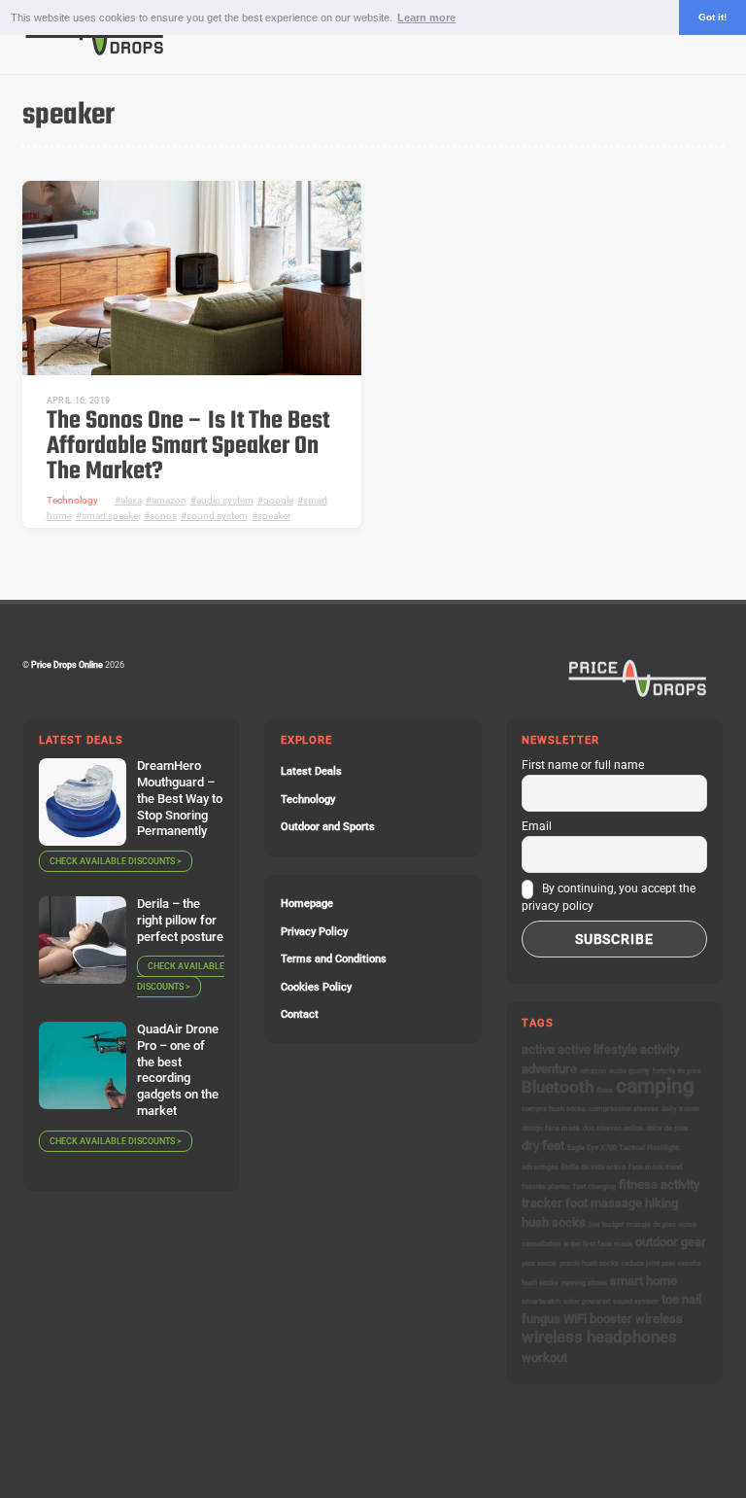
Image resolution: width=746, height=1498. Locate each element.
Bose (604, 1090)
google (278, 500)
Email (537, 826)
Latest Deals (311, 771)
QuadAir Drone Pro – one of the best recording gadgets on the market (178, 1070)
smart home (643, 1280)
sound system (217, 515)
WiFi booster (597, 1318)
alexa (131, 500)
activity (659, 1049)
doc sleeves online (613, 1128)
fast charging (594, 1186)
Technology (72, 500)
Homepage (307, 903)
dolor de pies (667, 1128)
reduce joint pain (648, 1263)
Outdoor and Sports (328, 826)
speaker (273, 515)
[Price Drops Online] (95, 50)
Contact (300, 1014)
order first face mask (597, 1243)
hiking (661, 1203)
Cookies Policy (316, 987)
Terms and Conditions (334, 959)
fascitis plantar (546, 1186)
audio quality (629, 1070)
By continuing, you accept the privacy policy (608, 897)
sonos (163, 515)
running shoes (584, 1282)
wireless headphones (599, 1336)
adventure (549, 1069)
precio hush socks (589, 1263)
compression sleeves (624, 1108)
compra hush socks (554, 1108)
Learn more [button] (426, 17)
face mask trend (655, 1167)
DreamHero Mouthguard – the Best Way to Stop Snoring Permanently (179, 798)
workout (544, 1357)
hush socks (554, 1222)
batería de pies (676, 1070)
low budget (606, 1224)
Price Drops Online (67, 664)
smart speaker (111, 515)
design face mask (551, 1128)
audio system (225, 500)
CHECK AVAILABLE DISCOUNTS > (116, 861)
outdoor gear (670, 1242)
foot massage (603, 1203)
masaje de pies (651, 1224)
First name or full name (583, 765)
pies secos (539, 1263)
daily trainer (680, 1108)
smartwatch (541, 1301)
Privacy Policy (314, 931)
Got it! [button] (712, 17)
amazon (169, 500)
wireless (659, 1318)
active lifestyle (597, 1049)
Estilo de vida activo (593, 1167)
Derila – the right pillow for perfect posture (180, 920)
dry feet (543, 1145)
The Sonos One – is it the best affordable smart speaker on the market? (188, 446)
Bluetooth (557, 1087)
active (538, 1049)
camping (655, 1085)
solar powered (586, 1301)
